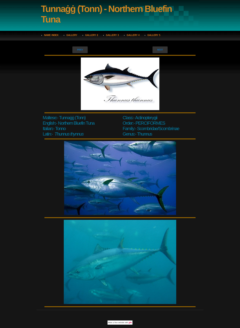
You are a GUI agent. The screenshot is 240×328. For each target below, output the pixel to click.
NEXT (160, 50)
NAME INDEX (51, 35)
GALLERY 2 (91, 35)
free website (119, 322)
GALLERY (71, 35)
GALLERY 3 (112, 35)
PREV (80, 50)
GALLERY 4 (133, 35)
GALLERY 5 (153, 35)
